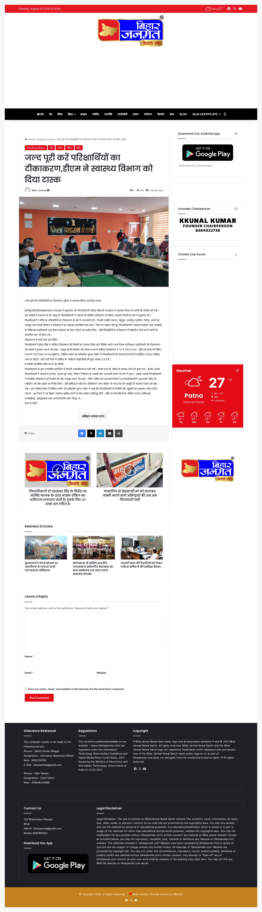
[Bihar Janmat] (131, 31)
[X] (140, 769)
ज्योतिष (95, 114)
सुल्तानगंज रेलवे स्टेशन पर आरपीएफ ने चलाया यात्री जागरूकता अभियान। (41, 566)
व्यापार (136, 114)
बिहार (70, 114)
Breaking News (46, 139)
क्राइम (83, 114)
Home (31, 139)
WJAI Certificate (205, 114)
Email (29, 672)
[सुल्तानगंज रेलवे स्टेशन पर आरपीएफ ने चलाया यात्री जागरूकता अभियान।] (46, 547)
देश (50, 114)
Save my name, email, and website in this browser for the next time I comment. (76, 689)
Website (101, 672)
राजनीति (108, 114)
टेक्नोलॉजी (122, 114)
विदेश (60, 114)
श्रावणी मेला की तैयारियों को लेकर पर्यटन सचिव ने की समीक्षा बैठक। (141, 565)
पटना (60, 147)
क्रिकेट (161, 114)
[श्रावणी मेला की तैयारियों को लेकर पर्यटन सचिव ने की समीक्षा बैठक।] (142, 547)
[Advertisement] (131, 76)
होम (42, 114)
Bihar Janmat (39, 190)
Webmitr (178, 894)
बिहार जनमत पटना (94, 416)
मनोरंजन (148, 114)
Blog (183, 114)
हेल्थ (172, 114)
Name (29, 656)
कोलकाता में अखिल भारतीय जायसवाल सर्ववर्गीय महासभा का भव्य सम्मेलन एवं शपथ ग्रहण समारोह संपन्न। (93, 568)
